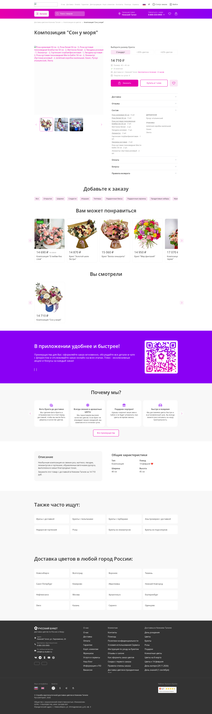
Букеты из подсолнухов (156, 529)
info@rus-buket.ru (44, 652)
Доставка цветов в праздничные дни (123, 671)
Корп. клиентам (109, 4)
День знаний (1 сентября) (157, 670)
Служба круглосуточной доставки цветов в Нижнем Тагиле (62, 695)
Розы (75, 529)
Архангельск (115, 594)
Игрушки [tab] (85, 198)
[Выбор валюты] (149, 4)
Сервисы (135, 4)
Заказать (127, 83)
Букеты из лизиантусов (120, 529)
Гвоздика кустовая (119, 142)
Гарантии (85, 4)
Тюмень (148, 573)
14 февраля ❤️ (146, 463)
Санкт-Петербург (44, 584)
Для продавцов (95, 4)
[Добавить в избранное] (174, 83)
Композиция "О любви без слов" (49, 240)
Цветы (148, 636)
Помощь (127, 4)
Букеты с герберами (118, 519)
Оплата (77, 4)
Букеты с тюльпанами (83, 519)
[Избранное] (169, 13)
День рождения (152, 632)
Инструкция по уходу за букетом (123, 649)
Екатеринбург (151, 594)
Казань (76, 605)
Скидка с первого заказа (119, 661)
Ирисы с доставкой (45, 519)
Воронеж (113, 573)
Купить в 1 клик (154, 83)
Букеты (148, 640)
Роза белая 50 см (119, 118)
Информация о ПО (92, 665)
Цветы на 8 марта (153, 657)
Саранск (113, 605)
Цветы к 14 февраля (154, 661)
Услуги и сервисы (91, 657)
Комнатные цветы (153, 653)
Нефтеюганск (42, 594)
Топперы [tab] (97, 198)
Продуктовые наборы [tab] (160, 198)
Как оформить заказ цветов (121, 657)
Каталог (43, 13)
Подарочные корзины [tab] (136, 198)
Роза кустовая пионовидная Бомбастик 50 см (123, 122)
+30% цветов (143, 52)
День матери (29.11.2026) (156, 665)
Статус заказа (161, 4)
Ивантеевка (114, 584)
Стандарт (120, 52)
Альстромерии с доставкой (158, 519)
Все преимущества (106, 433)
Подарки (149, 649)
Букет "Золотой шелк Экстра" (79, 255)
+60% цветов (166, 52)
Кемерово (77, 584)
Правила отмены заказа (119, 665)
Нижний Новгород (154, 584)
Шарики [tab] (60, 198)
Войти (175, 4)
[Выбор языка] (144, 4)
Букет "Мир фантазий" (144, 254)
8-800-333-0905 (43, 645)
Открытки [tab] (48, 198)
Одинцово (150, 605)
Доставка (69, 4)
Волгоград (77, 573)
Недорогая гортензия (46, 529)
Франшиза (88, 653)
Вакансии (87, 670)
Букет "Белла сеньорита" (113, 254)
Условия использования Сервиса (124, 645)
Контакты (119, 4)
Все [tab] (37, 198)
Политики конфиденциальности (123, 640)
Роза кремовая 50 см (120, 115)
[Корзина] (176, 13)
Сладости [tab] (72, 198)
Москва (76, 594)
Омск (38, 605)
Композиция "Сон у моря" (48, 317)
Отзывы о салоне (116, 653)
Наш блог (88, 661)
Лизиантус (116, 133)
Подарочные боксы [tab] (114, 198)
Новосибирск (42, 573)
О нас (63, 4)
